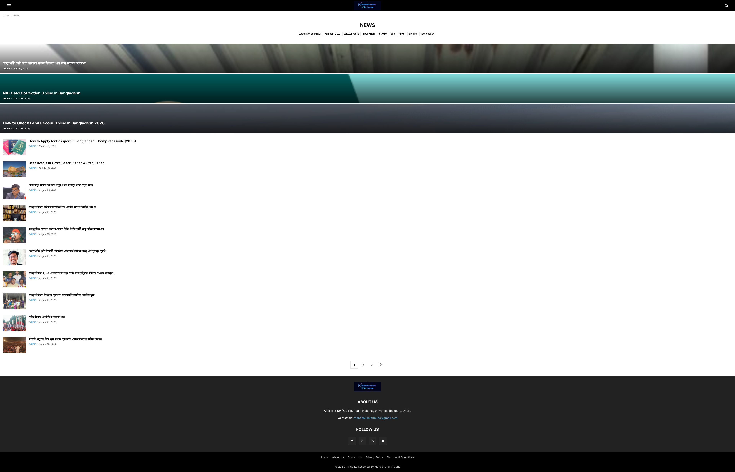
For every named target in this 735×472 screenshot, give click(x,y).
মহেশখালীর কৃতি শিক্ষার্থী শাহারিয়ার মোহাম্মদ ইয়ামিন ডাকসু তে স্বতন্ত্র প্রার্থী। (68, 251)
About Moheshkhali (310, 34)
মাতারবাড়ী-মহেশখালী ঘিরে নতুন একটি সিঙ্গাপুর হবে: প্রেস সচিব (61, 185)
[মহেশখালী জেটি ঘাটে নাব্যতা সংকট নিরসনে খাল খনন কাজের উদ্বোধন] (367, 58)
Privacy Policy (374, 457)
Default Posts (351, 34)
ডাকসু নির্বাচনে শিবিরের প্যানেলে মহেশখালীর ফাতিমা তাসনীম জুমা (61, 295)
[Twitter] (372, 441)
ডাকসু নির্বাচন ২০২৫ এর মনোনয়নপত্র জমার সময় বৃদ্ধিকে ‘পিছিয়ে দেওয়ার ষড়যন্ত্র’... (72, 273)
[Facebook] (352, 441)
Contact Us (355, 457)
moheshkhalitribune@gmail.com (375, 418)
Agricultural (332, 34)
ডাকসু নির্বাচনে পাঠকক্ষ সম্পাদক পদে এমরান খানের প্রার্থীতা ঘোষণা (62, 207)
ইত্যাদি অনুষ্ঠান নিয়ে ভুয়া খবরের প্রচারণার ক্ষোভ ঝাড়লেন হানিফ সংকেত (65, 339)
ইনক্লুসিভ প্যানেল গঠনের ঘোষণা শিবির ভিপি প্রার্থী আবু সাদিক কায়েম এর (66, 229)
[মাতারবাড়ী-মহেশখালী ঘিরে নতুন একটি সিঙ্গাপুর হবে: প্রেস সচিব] (14, 191)
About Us (338, 457)
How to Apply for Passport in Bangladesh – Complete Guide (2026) (82, 141)
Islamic (383, 34)
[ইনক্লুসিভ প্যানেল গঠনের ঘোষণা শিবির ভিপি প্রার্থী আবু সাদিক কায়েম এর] (14, 235)
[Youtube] (383, 441)
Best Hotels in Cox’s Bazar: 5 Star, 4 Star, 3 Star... (68, 163)
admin (6, 68)
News (402, 34)
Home (6, 15)
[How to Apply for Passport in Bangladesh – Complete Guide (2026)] (14, 147)
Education (369, 34)
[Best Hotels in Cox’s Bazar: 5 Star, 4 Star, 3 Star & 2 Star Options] (14, 169)
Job (393, 34)
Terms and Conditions (400, 457)
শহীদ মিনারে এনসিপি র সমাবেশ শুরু (47, 317)
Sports (413, 34)
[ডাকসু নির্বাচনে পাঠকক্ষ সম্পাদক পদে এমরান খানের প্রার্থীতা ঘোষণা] (14, 213)
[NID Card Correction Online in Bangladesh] (367, 88)
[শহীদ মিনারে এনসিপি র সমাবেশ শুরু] (14, 323)
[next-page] (381, 365)
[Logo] (367, 390)
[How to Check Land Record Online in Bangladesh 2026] (367, 118)
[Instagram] (362, 441)
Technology (427, 34)
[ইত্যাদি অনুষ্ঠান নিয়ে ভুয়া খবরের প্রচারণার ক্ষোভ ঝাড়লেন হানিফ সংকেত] (14, 345)
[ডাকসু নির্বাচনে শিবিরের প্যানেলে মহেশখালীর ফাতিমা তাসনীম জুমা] (14, 301)
